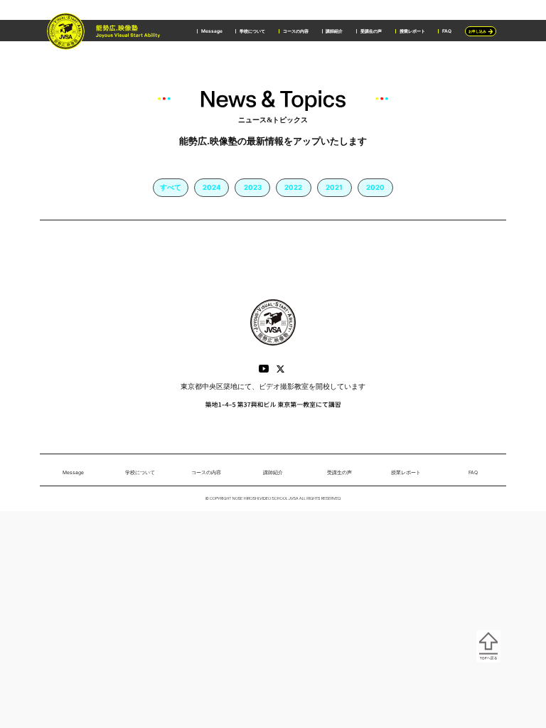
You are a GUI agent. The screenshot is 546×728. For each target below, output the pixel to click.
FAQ (446, 31)
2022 (293, 187)
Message (212, 31)
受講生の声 (371, 31)
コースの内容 (296, 31)
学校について (252, 31)
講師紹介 (334, 31)
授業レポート (412, 31)
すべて (170, 187)
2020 (375, 187)
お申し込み (477, 31)
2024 (212, 187)
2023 (253, 187)
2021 (334, 187)
